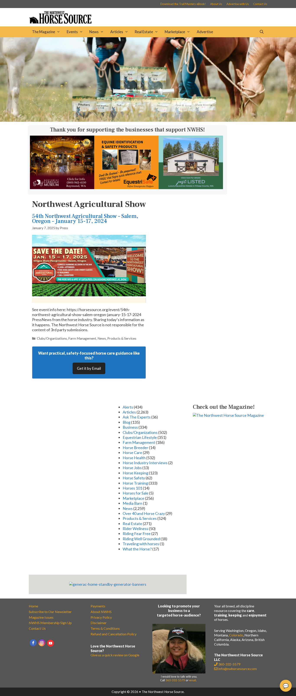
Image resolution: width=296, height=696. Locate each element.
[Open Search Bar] (261, 31)
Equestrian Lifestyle (140, 437)
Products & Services (121, 338)
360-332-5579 (175, 680)
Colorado (236, 635)
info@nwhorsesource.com (237, 669)
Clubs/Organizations (52, 338)
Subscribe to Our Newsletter (50, 612)
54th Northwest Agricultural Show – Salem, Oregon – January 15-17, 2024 (85, 219)
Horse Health (134, 457)
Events (72, 31)
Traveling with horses (141, 543)
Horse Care (132, 452)
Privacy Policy (101, 617)
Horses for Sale (135, 493)
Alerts (128, 407)
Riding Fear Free (137, 533)
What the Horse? (137, 549)
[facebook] (33, 642)
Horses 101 (132, 488)
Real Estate (144, 31)
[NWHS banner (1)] (62, 187)
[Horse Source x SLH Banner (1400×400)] (148, 120)
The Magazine (43, 31)
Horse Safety (134, 477)
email (192, 680)
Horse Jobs (132, 467)
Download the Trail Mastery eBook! (183, 4)
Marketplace (175, 31)
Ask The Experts (137, 417)
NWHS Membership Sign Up (50, 623)
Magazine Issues (41, 617)
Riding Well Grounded (141, 538)
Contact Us (260, 4)
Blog (126, 422)
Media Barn (132, 503)
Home (33, 606)
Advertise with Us (237, 4)
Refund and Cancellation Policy (114, 634)
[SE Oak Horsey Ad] (191, 187)
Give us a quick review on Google (115, 655)
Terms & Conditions (105, 628)
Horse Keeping (135, 472)
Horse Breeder (135, 447)
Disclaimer (99, 623)
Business (130, 427)
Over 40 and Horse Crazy (144, 513)
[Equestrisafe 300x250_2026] (126, 187)
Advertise (205, 31)
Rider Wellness (135, 528)
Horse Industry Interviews (145, 462)
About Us (216, 4)
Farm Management (82, 338)
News (94, 31)
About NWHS (101, 612)
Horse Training (135, 483)
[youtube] (50, 643)
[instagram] (41, 642)
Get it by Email (89, 368)
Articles (116, 31)
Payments (98, 606)
